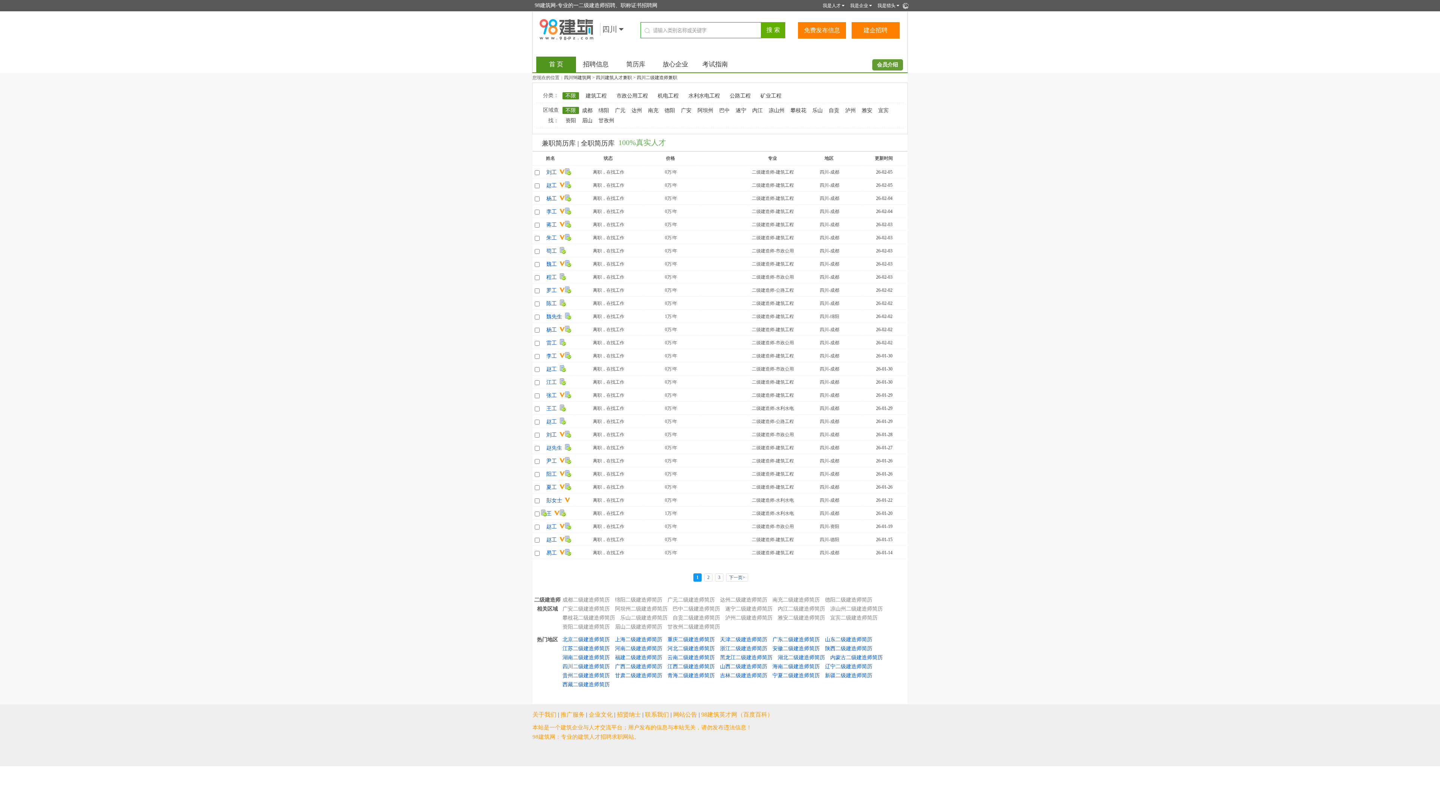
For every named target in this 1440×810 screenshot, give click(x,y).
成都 (587, 110)
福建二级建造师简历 (638, 657)
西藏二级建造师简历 (586, 684)
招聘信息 (596, 64)
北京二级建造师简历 (586, 639)
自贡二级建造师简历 (696, 618)
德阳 (669, 110)
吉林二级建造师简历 (743, 675)
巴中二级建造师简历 (696, 609)
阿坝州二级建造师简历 (641, 609)
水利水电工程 (704, 96)
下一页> (737, 577)
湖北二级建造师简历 (801, 657)
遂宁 (741, 110)
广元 (620, 110)
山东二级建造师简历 (848, 639)
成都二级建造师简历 (586, 600)
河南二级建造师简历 (638, 648)
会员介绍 (887, 65)
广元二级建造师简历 (691, 600)
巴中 (724, 110)
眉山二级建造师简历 (638, 627)
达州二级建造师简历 (743, 600)
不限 (571, 96)
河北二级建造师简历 (691, 648)
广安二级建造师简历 (586, 609)
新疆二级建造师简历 (848, 675)
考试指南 (715, 64)
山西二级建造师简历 (743, 666)
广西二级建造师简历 (638, 666)
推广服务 (573, 714)
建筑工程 (596, 96)
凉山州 (776, 110)
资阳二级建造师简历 (586, 627)
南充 (653, 110)
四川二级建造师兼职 (657, 77)
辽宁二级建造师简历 (848, 666)
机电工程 (668, 96)
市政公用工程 (632, 96)
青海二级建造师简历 (691, 675)
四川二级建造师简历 (586, 666)
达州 (637, 110)
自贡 (834, 110)
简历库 (635, 64)
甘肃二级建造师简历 (638, 675)
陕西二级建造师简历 (848, 648)
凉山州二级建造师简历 (856, 609)
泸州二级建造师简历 (748, 618)
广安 (686, 110)
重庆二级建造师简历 (691, 639)
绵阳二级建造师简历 (638, 600)
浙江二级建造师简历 (743, 648)
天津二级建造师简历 (743, 639)
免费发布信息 (822, 30)
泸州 (850, 110)
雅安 (867, 110)
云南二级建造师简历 (691, 657)
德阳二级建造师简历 (848, 600)
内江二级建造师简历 (801, 609)
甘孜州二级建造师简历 (694, 627)
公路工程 (740, 96)
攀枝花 (798, 110)
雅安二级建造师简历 (801, 618)
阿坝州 (705, 110)
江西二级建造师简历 (691, 666)
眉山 (587, 120)
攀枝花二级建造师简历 (588, 618)
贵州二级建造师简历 (586, 675)
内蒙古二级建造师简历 (856, 657)
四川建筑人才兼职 (614, 77)
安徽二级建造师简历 (796, 648)
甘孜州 (606, 120)
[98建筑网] (566, 29)
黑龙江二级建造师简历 (746, 657)
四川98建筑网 (577, 77)
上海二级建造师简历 (638, 639)
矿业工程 (771, 96)
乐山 (817, 110)
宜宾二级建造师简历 (854, 618)
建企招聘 (876, 30)
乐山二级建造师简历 (644, 618)
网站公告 (685, 714)
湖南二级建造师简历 (586, 657)
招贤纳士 (629, 714)
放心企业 (675, 64)
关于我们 (544, 714)
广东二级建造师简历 (796, 639)
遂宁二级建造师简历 (748, 609)
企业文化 (601, 714)
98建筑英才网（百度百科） (737, 714)
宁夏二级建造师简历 (796, 675)
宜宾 (883, 110)
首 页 (556, 64)
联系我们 (657, 714)
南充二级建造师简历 (796, 600)
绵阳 (603, 110)
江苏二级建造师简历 (586, 648)
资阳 (571, 120)
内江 (757, 110)
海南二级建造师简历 (796, 666)
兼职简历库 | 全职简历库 (578, 143)
